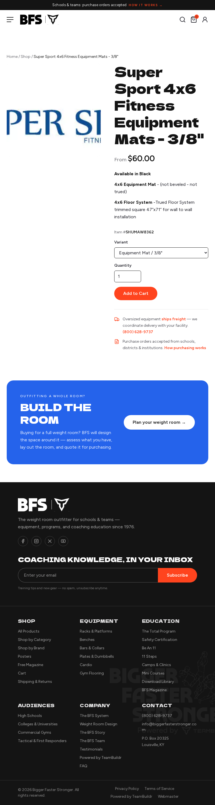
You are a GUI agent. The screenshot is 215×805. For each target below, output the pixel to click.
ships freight (174, 319)
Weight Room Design (98, 724)
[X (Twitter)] (50, 541)
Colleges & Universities (38, 724)
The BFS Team (92, 740)
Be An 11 (149, 648)
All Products (28, 631)
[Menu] (11, 19)
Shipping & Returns (35, 681)
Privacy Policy (127, 788)
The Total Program (159, 631)
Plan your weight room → (159, 422)
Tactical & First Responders (42, 740)
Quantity (123, 265)
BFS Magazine (154, 690)
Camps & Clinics (156, 664)
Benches (87, 639)
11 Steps (149, 656)
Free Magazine (30, 664)
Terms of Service (159, 788)
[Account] (205, 19)
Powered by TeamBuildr (100, 757)
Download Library (158, 681)
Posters (24, 656)
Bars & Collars (92, 648)
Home (12, 56)
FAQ (83, 766)
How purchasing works (185, 347)
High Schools (30, 715)
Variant (121, 242)
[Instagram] (36, 541)
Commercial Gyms (34, 732)
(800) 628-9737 (138, 332)
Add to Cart (135, 293)
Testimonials (91, 749)
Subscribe (177, 575)
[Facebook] (23, 541)
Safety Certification (159, 639)
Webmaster (168, 796)
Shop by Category (34, 639)
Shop (26, 56)
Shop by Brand (31, 648)
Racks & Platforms (96, 631)
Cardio (86, 664)
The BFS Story (92, 732)
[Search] (182, 19)
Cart (22, 673)
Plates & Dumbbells (97, 656)
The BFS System (94, 715)
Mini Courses (153, 673)
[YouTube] (63, 541)
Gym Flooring (92, 673)
